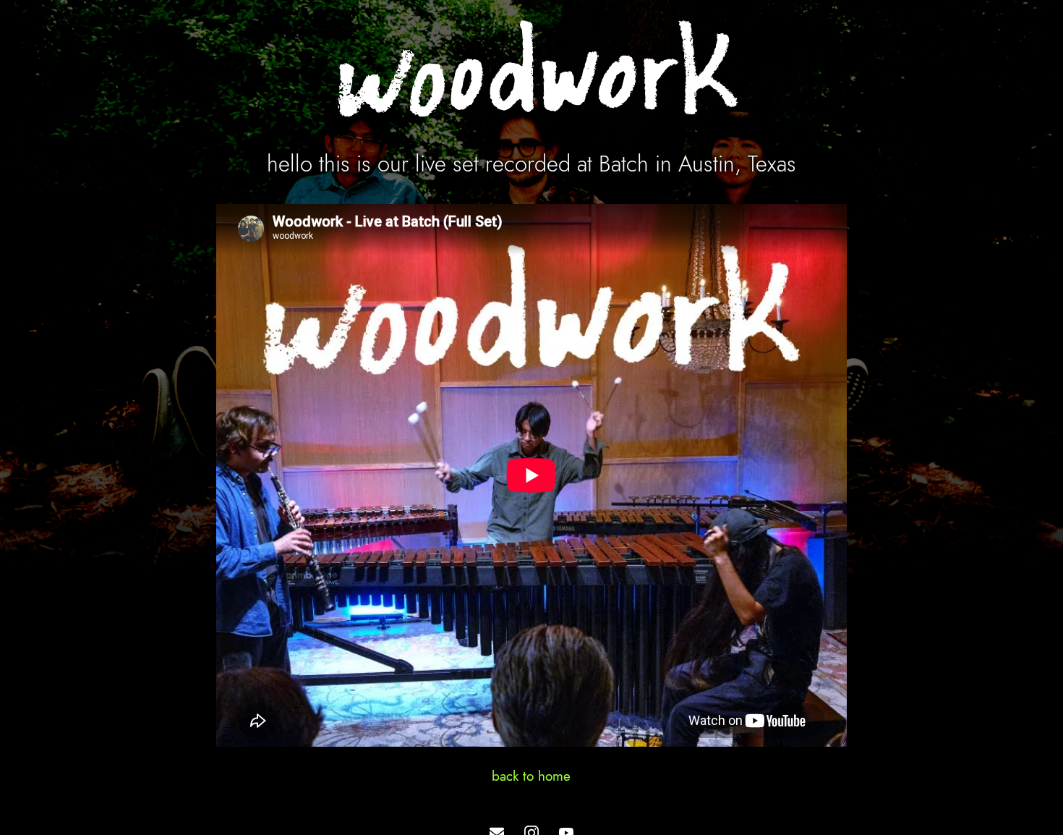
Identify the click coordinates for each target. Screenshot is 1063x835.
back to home (531, 776)
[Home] (531, 72)
